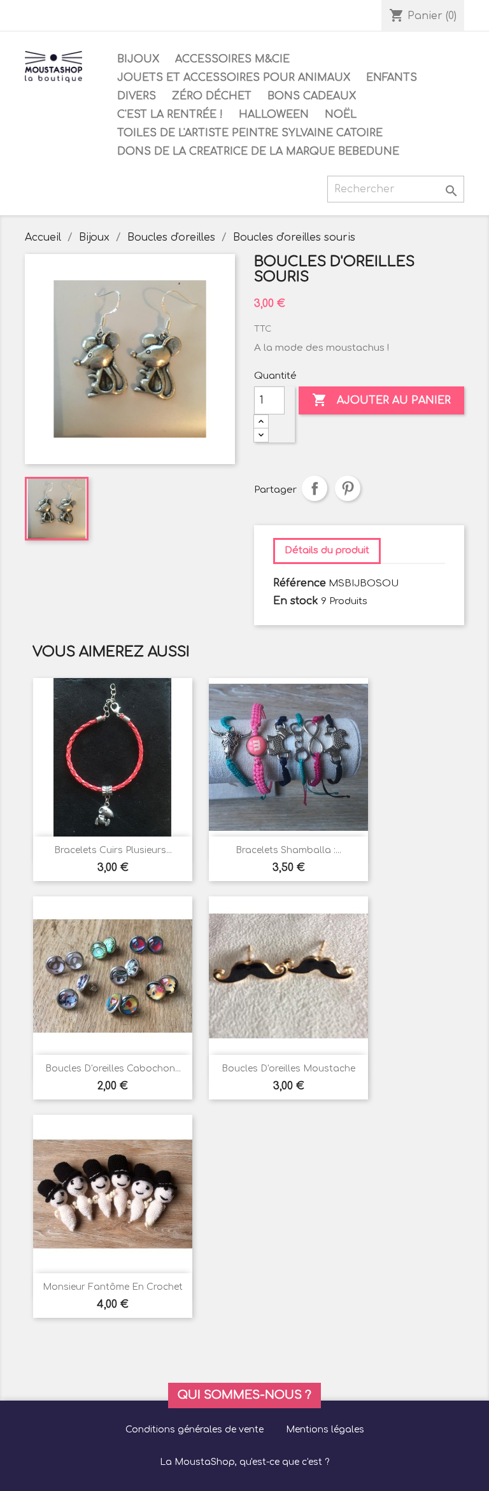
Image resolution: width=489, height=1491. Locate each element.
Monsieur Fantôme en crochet (113, 1287)
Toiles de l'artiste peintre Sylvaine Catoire (250, 133)
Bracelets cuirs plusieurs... (113, 850)
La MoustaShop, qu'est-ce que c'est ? (244, 1462)
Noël (341, 114)
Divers (136, 96)
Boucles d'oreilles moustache (288, 1068)
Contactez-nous (70, 16)
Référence (299, 583)
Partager (314, 488)
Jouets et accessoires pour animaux (233, 77)
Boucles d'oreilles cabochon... (113, 1068)
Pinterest (347, 488)
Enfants (391, 77)
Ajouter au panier (381, 399)
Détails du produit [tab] (327, 550)
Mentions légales (325, 1429)
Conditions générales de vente (194, 1429)
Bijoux (138, 59)
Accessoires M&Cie (232, 59)
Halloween (274, 114)
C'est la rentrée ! (170, 114)
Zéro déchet (212, 96)
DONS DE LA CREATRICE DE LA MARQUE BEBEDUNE (258, 151)
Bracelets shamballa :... (288, 850)
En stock (295, 601)
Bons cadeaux (311, 96)
